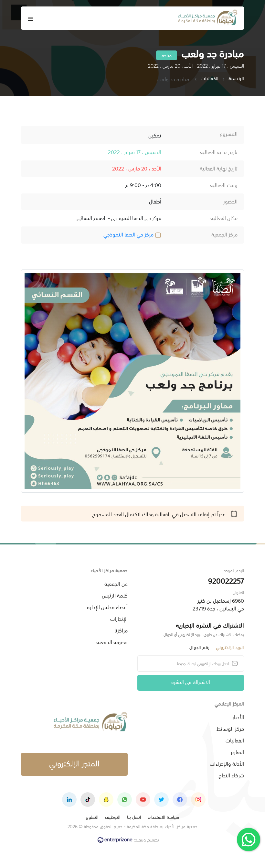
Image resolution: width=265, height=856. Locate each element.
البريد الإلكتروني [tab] (230, 646)
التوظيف (113, 816)
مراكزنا (121, 630)
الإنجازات (119, 618)
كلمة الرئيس (115, 595)
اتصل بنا (134, 816)
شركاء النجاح (231, 775)
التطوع (92, 816)
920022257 (226, 580)
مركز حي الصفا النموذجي (129, 234)
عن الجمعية (116, 583)
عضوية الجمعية (112, 641)
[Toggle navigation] (30, 18)
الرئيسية (236, 78)
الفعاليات (209, 78)
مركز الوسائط (230, 728)
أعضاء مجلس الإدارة (107, 606)
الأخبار (238, 716)
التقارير (237, 751)
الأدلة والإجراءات (227, 763)
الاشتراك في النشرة (190, 681)
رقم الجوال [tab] (199, 646)
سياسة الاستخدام (163, 816)
